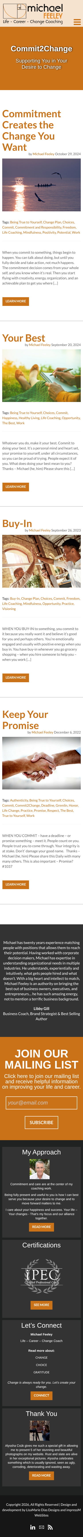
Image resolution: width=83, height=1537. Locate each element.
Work (76, 233)
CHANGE (41, 1357)
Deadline (47, 806)
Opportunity (71, 418)
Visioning (9, 609)
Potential (64, 233)
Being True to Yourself (26, 222)
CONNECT (41, 1395)
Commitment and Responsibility (38, 227)
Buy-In (15, 599)
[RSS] (50, 1527)
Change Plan (52, 222)
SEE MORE (41, 1305)
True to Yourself (13, 816)
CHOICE (41, 1365)
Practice (68, 604)
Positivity (49, 233)
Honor (73, 806)
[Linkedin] (32, 1527)
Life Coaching (12, 233)
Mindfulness (32, 233)
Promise (40, 811)
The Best (8, 423)
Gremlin (61, 806)
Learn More (16, 301)
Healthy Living (29, 418)
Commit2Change (27, 806)
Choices (68, 222)
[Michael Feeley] (32, 12)
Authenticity (19, 800)
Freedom (69, 227)
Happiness (9, 418)
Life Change (10, 811)
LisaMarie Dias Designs (43, 1510)
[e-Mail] (41, 1527)
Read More (41, 1227)
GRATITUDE (41, 1372)
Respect (53, 811)
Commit (8, 227)
